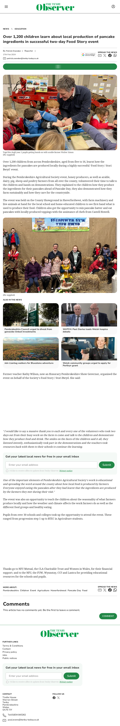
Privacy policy (9, 652)
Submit (106, 465)
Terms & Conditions (12, 645)
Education (20, 29)
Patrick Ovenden (13, 51)
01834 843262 (18, 715)
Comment (108, 616)
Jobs (4, 655)
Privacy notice (66, 471)
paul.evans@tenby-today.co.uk (23, 720)
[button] (6, 6)
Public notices (9, 658)
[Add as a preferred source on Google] (88, 54)
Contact (6, 648)
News (6, 29)
